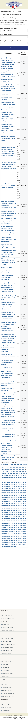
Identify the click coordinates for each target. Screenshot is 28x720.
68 (22, 469)
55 (3, 469)
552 (10, 544)
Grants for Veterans (7, 656)
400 (19, 520)
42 (8, 468)
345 (4, 512)
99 (17, 473)
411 (16, 522)
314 (14, 507)
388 (19, 518)
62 (13, 469)
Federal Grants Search (7, 613)
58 (7, 469)
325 (12, 509)
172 (19, 484)
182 (14, 486)
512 (2, 538)
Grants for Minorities (7, 636)
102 (24, 473)
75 (7, 471)
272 (2, 501)
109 (12, 475)
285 (4, 503)
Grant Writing (5, 682)
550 (6, 544)
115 (25, 475)
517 (12, 538)
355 (25, 512)
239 (8, 496)
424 (19, 524)
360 (10, 514)
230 (14, 494)
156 (10, 482)
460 (19, 529)
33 (20, 466)
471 (16, 531)
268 (19, 499)
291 (16, 503)
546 (23, 542)
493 (12, 535)
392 (2, 520)
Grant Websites (6, 710)
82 (17, 471)
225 (4, 494)
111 (16, 475)
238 (6, 496)
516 (10, 538)
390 (23, 518)
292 (19, 503)
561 (4, 546)
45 (13, 468)
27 (11, 466)
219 (16, 492)
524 (2, 540)
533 (21, 540)
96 (13, 473)
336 (10, 510)
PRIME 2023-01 (4, 94)
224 (2, 494)
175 (25, 484)
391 (25, 518)
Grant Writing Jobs (6, 687)
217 (12, 492)
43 (10, 468)
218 (14, 492)
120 (10, 477)
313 (12, 507)
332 (2, 510)
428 (2, 525)
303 (16, 505)
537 (4, 542)
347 (8, 512)
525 (4, 540)
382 (6, 518)
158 (14, 482)
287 (8, 503)
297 (4, 505)
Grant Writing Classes (7, 684)
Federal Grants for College (8, 638)
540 (10, 542)
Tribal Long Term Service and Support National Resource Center (7, 277)
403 (25, 520)
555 (16, 544)
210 (23, 490)
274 (6, 501)
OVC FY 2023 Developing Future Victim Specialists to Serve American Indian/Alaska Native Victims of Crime (8, 205)
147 (16, 481)
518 (14, 538)
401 (21, 520)
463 (25, 529)
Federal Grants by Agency (8, 618)
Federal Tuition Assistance (8, 644)
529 (12, 540)
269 (21, 499)
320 (2, 509)
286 (6, 503)
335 (8, 510)
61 (11, 469)
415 (25, 522)
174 (23, 484)
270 (23, 499)
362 (14, 514)
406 (6, 522)
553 (12, 544)
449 (21, 527)
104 (2, 475)
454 (6, 529)
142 (6, 481)
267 (16, 499)
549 (4, 544)
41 (7, 468)
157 (12, 482)
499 (25, 535)
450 (23, 527)
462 (23, 529)
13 (17, 464)
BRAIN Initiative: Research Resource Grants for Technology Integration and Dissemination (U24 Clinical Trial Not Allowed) (8, 151)
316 (19, 507)
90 (4, 473)
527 (8, 540)
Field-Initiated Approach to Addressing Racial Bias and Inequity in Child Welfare (8, 422)
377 (21, 516)
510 (23, 537)
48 (17, 468)
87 (25, 471)
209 (21, 490)
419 (8, 524)
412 (19, 522)
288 (10, 503)
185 (21, 486)
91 (6, 473)
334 (6, 510)
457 (12, 529)
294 (23, 503)
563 (8, 546)
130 (6, 479)
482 (14, 533)
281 (21, 501)
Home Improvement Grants (8, 659)
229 (12, 494)
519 (16, 538)
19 (26, 464)
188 (2, 488)
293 (21, 503)
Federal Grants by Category (8, 616)
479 (8, 533)
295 (25, 503)
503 (8, 537)
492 (10, 535)
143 (8, 481)
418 (6, 524)
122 (14, 477)
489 (4, 535)
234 (23, 494)
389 (21, 518)
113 (21, 475)
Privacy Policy (16, 715)
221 (21, 492)
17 (23, 464)
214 (6, 492)
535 (25, 540)
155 (8, 482)
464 (2, 531)
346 (6, 512)
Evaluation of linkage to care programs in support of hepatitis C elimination (8, 213)
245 (21, 496)
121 (12, 477)
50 (20, 468)
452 (2, 529)
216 (10, 492)
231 (16, 494)
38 (3, 468)
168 (10, 484)
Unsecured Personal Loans (8, 693)
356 (2, 514)
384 (10, 518)
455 (8, 529)
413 (21, 522)
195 (16, 488)
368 (2, 516)
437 (21, 525)
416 (2, 524)
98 (16, 473)
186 (23, 486)
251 (8, 497)
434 (14, 525)
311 (8, 507)
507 (16, 537)
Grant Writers (5, 676)
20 (1, 466)
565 (12, 546)
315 (16, 507)
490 (6, 535)
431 (8, 525)
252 (10, 497)
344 (2, 512)
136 (19, 479)
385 (12, 518)
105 (4, 475)
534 (23, 540)
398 (14, 520)
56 (4, 469)
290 (14, 503)
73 (4, 471)
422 (14, 524)
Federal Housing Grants (7, 661)
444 (10, 527)
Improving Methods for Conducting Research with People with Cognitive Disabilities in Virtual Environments (8, 316)
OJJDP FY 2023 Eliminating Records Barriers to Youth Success (8, 138)
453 (4, 529)
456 (10, 529)
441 (4, 527)
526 (6, 540)
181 (12, 486)
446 (14, 527)
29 (14, 466)
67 (20, 469)
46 (14, 468)
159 (16, 482)
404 (2, 522)
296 (2, 505)
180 (10, 486)
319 (25, 507)
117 (4, 477)
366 (23, 514)
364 (19, 514)
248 (2, 497)
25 (8, 466)
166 (6, 484)
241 (12, 496)
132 (10, 479)
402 (23, 520)
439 (25, 525)
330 (23, 509)
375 (16, 516)
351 (16, 512)
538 (6, 542)
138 (23, 479)
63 (14, 469)
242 (14, 496)
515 (8, 538)
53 (25, 468)
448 (19, 527)
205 (12, 490)
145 (12, 481)
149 (21, 481)
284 (2, 503)
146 (14, 481)
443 (8, 527)
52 (23, 468)
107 (8, 475)
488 (2, 535)
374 (14, 516)
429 (4, 525)
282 (23, 501)
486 (23, 533)
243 (16, 496)
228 (10, 494)
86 (23, 471)
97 (14, 473)
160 (19, 482)
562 (6, 546)
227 (8, 494)
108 (10, 475)
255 (16, 497)
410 (14, 522)
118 (6, 477)
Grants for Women (18, 713)
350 (14, 512)
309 (4, 507)
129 (4, 479)
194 (14, 488)
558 (23, 544)
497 (21, 535)
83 (19, 471)
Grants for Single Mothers (8, 630)
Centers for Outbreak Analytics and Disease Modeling (7, 362)
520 (19, 538)
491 (8, 535)
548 (2, 544)
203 (8, 490)
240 (10, 496)
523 (25, 538)
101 (22, 473)
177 (4, 486)
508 (19, 537)
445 (12, 527)
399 (16, 520)
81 (16, 471)
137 (21, 479)
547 (25, 542)
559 (25, 544)
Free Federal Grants (7, 690)
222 (23, 492)
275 (8, 501)
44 (11, 468)
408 (10, 522)
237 (4, 496)
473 (21, 531)
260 (2, 499)
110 (14, 475)
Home (2, 713)
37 (1, 468)
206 (14, 490)
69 (23, 469)
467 (8, 531)
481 (12, 533)
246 (23, 496)
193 (12, 488)
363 (16, 514)
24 (7, 466)
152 (2, 482)
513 (4, 538)
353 (21, 512)
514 (6, 538)
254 (14, 497)
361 (12, 514)
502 (6, 537)
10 (12, 464)
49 (19, 468)
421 (12, 524)
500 (2, 537)
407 (8, 522)
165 (4, 484)
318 (23, 507)
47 (16, 468)
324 (10, 509)
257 (21, 497)
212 (2, 492)
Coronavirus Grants (7, 653)
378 (23, 516)
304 (19, 505)
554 (14, 544)
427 (25, 524)
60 (10, 469)
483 (16, 533)
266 (14, 499)
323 (8, 509)
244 (19, 496)
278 (14, 501)
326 (14, 509)
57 (6, 469)
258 (23, 497)
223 (25, 492)
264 (10, 499)
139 (25, 479)
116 (2, 477)
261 (4, 499)
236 (2, 496)
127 (25, 477)
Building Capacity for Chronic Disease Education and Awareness (8, 356)
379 (25, 516)
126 (23, 477)
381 (4, 518)
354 (23, 512)
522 (23, 538)
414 (23, 522)
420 (10, 524)
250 (6, 497)
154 (6, 482)
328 (19, 509)
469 (12, 531)
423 (16, 524)
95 (11, 473)
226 (6, 494)
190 (6, 488)
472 (19, 531)
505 (12, 537)
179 (8, 486)
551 (8, 544)
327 (16, 509)
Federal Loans (5, 670)
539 (8, 542)
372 (10, 516)
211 (25, 490)
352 (19, 512)
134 (14, 479)
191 (8, 488)
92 (7, 473)
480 (10, 533)
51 (22, 468)
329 (21, 509)
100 (19, 473)
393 (4, 520)
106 (6, 475)
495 (16, 535)
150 (23, 481)
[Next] (15, 546)
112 (19, 475)
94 (10, 473)
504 (10, 537)
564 (10, 546)
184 (19, 486)
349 (12, 512)
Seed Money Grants (7, 650)
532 (19, 540)
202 (6, 490)
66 (19, 469)
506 (14, 537)
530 (14, 540)
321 (4, 509)
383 (8, 518)
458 (14, 529)
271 (25, 499)
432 (10, 525)
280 (19, 501)
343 (25, 510)
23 (6, 466)
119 (8, 477)
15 (20, 464)
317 (21, 507)
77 (10, 471)
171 (16, 484)
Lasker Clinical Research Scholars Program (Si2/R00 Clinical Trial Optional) (8, 185)
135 (16, 479)
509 (21, 537)
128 (2, 479)
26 (10, 466)
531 (16, 540)
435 (16, 525)
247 (25, 496)
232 (19, 494)
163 (25, 482)
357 (4, 514)
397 (12, 520)
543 (16, 542)
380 (2, 518)
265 (12, 499)
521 (21, 538)
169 (12, 484)
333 (4, 510)
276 (10, 501)
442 (6, 527)
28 (13, 466)
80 (14, 471)
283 (25, 501)
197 (21, 488)
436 (19, 525)
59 (8, 469)
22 (4, 466)
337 (12, 510)
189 (4, 488)
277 (12, 501)
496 (19, 535)
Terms (21, 715)
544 (19, 542)
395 (8, 520)
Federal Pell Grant (6, 641)
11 (14, 464)
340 (19, 510)
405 (4, 522)
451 (25, 527)
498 (23, 535)
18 (24, 464)
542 (14, 542)
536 (2, 542)
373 (12, 516)
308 (2, 507)
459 (16, 529)
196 (19, 488)
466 (6, 531)
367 (25, 514)
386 (14, 518)
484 (19, 533)
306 (23, 505)
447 (16, 527)
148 (19, 481)
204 (10, 490)
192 (10, 488)
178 (6, 486)
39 (4, 468)
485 (21, 533)
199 (25, 488)
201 (4, 490)
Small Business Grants (7, 647)
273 (4, 501)
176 (2, 486)
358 (6, 514)
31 (17, 466)
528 (10, 540)
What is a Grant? (6, 624)
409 (12, 522)
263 (8, 499)
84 (20, 471)
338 (14, 510)
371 (8, 516)
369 (4, 516)
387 (16, 518)
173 (21, 484)
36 (25, 466)
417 (4, 524)
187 (25, 486)
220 (19, 492)
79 (13, 471)
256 (19, 497)
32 (19, 466)
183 (16, 486)
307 (25, 505)
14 (18, 464)
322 (6, 509)
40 (6, 468)
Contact (10, 715)
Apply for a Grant (6, 679)
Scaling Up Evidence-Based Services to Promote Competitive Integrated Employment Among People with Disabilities (8, 306)
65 (17, 469)
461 (21, 529)
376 (19, 516)
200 (2, 490)
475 (25, 531)
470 (14, 531)
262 (6, 499)
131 (8, 479)
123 (16, 477)
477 (4, 533)
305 (21, 505)
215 (8, 492)
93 (8, 473)
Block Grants (5, 664)
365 (21, 514)
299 (8, 505)
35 (23, 466)
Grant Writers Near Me (7, 673)
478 (6, 533)
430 (6, 525)
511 (25, 537)
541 (12, 542)
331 (25, 509)
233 (21, 494)
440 (2, 527)
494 (14, 535)
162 (23, 482)
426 (23, 524)
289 (12, 503)
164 (2, 484)
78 (11, 471)
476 (2, 533)
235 (25, 494)
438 (23, 525)
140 (2, 481)
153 (4, 482)
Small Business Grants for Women (10, 633)
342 (23, 510)
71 (1, 471)
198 (23, 488)
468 (10, 531)
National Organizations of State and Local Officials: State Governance (8, 457)
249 (4, 497)
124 (19, 477)
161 (21, 482)
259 (25, 497)
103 (26, 473)
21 (3, 466)
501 (4, 537)
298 (6, 505)
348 (10, 512)
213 (4, 492)
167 (8, 484)
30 (16, 466)
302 (14, 505)
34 (22, 466)
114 (23, 475)
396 (10, 520)
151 (25, 481)
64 (16, 469)
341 (21, 510)
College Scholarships (7, 707)
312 (10, 507)
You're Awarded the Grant (8, 696)
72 (3, 471)
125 (21, 477)
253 (12, 497)
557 (21, 544)
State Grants (5, 702)
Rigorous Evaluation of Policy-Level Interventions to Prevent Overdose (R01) (8, 246)
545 (21, 542)
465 (4, 531)
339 (16, 510)
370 (6, 516)
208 (19, 490)
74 (6, 471)
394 (6, 520)
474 (23, 531)
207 (16, 490)
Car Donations (5, 667)
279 (16, 501)
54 (1, 469)
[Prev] (2, 464)
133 (12, 479)
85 (22, 471)
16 (21, 464)
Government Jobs (6, 704)
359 (8, 514)
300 (10, 505)
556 (19, 544)
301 (12, 505)
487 (25, 533)
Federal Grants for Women (8, 627)
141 (4, 481)
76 (8, 471)
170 (14, 484)
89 (3, 473)
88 (1, 473)
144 (10, 481)
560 (2, 546)
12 (15, 464)
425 (21, 524)
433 (12, 525)
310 (6, 507)
